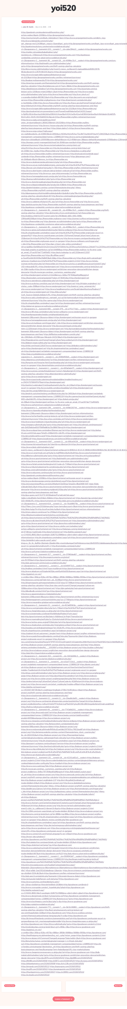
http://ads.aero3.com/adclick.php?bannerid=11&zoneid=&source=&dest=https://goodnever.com (60, 876)
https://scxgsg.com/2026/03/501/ (89, 961)
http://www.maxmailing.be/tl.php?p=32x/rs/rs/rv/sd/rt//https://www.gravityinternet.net (57, 619)
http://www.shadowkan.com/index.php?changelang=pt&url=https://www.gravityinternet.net (60, 625)
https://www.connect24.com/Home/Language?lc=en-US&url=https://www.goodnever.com (59, 834)
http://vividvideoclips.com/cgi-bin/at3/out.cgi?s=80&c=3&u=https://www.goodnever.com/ (58, 927)
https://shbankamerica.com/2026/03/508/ (38, 963)
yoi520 (63, 8)
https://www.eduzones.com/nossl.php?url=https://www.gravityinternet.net (52, 472)
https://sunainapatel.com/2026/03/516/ (64, 969)
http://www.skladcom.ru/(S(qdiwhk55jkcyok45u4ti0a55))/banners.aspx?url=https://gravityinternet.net (63, 571)
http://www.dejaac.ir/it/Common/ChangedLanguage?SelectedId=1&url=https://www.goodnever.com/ (63, 938)
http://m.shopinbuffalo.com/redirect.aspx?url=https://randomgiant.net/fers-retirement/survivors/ (60, 303)
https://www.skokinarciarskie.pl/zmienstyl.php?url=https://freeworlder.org (51, 162)
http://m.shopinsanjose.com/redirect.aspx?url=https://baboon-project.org (69, 740)
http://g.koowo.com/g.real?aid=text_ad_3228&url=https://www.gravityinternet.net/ (56, 580)
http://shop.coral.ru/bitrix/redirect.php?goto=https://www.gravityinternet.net (53, 470)
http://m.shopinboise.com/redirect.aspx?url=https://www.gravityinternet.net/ (66, 537)
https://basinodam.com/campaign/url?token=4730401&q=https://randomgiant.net (55, 278)
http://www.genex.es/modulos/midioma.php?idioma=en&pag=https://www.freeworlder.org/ (59, 230)
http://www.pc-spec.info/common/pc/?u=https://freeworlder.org (65, 173)
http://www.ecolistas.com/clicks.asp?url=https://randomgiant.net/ (48, 283)
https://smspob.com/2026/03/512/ (35, 966)
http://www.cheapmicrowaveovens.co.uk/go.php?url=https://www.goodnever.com (55, 952)
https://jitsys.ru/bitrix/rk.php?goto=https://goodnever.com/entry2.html (72, 924)
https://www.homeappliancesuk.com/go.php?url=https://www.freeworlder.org (53, 176)
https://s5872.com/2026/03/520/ (61, 961)
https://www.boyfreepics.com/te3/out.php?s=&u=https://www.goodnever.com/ (54, 901)
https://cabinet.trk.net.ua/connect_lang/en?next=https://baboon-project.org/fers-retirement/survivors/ (63, 633)
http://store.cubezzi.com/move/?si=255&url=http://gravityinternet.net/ (50, 512)
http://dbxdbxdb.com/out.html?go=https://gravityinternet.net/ (46, 591)
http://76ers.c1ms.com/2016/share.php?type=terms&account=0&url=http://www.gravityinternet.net (62, 506)
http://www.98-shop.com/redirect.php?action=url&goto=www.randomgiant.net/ (54, 312)
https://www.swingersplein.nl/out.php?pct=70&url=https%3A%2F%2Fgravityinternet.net (58, 608)
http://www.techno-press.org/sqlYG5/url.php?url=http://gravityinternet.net (51, 622)
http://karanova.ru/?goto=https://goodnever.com (72, 899)
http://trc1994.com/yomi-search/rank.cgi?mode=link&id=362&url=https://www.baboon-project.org (62, 811)
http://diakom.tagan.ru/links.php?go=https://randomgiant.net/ (46, 343)
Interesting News (28, 21)
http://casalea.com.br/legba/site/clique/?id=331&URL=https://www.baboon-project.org (57, 628)
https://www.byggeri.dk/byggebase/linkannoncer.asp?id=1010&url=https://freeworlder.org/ (59, 108)
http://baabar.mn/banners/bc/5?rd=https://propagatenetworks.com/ (49, 80)
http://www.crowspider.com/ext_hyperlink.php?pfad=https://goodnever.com (53, 887)
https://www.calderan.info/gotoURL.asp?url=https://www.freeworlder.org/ (52, 201)
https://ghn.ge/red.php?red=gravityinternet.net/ (75, 588)
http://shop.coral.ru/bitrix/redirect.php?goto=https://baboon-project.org (50, 673)
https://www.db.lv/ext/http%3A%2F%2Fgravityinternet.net (46, 520)
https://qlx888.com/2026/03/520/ (78, 958)
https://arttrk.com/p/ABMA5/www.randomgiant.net (42, 391)
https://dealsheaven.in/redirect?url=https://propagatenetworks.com (49, 89)
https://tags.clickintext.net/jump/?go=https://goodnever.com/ (46, 845)
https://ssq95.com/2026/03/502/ (34, 969)
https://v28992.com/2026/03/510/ (70, 972)
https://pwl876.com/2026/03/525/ (50, 958)
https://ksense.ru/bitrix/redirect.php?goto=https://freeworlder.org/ (48, 179)
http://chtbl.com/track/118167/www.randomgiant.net (43, 345)
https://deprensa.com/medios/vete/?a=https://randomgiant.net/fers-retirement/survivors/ (57, 359)
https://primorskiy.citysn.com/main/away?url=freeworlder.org (69, 213)
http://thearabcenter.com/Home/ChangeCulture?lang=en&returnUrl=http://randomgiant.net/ (59, 340)
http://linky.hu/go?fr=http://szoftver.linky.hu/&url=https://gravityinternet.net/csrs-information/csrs (60, 509)
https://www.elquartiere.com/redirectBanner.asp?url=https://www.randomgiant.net (56, 430)
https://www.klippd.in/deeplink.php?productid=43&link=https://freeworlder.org (53, 184)
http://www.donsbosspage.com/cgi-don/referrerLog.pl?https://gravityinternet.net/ (55, 481)
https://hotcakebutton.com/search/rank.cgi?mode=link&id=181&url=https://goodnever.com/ (58, 842)
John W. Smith (28, 27)
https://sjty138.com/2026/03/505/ (70, 963)
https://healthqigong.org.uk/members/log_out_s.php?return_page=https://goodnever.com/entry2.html (63, 935)
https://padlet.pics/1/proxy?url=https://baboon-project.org (45, 788)
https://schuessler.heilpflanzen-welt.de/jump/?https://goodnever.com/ (49, 879)
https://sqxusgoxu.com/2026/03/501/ (65, 966)
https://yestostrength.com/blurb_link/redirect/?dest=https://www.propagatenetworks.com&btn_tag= (63, 38)
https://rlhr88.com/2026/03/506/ (34, 961)
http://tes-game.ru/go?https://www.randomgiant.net (61, 300)
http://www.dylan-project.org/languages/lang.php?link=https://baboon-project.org (65, 678)
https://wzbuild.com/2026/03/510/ (35, 975)
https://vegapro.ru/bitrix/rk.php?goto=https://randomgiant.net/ (47, 424)
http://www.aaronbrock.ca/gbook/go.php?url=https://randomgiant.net (50, 280)
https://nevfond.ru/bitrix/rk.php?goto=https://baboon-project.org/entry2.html (70, 746)
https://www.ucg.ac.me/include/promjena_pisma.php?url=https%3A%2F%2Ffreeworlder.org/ (60, 165)
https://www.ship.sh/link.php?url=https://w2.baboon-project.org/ (48, 749)
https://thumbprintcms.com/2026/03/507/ (38, 972)
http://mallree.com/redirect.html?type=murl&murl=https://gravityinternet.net (52, 568)
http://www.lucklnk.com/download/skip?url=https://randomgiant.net (65, 388)
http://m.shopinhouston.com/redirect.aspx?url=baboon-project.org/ (48, 630)
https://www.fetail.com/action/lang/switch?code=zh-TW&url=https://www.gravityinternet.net (60, 464)
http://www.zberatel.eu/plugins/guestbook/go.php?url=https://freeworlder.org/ (53, 182)
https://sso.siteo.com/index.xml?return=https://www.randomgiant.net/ (68, 419)
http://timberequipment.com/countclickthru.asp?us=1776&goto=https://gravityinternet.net (58, 599)
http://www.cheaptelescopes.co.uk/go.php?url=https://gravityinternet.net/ (51, 611)
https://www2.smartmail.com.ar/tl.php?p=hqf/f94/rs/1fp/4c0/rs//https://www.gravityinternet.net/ (61, 453)
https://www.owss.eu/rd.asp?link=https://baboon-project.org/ (46, 766)
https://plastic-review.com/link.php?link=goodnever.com (60, 819)
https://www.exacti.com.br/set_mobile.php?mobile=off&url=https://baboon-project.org (67, 684)
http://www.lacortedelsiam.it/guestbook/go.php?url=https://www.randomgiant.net (55, 422)
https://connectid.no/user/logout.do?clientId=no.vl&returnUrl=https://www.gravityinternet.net (59, 444)
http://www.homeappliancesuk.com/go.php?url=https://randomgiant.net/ (51, 320)
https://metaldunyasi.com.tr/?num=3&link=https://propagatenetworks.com (68, 86)
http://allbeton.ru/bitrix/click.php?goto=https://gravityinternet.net (48, 455)
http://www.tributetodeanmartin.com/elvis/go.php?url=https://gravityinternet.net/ (55, 467)
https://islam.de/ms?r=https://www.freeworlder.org (72, 128)
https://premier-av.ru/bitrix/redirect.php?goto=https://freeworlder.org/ (72, 221)
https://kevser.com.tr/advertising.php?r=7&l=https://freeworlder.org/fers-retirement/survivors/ (59, 168)
